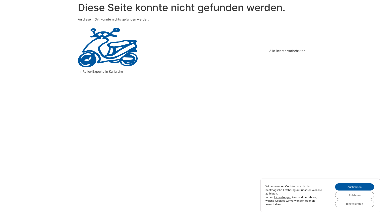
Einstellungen (282, 197)
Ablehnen (355, 195)
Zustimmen (354, 187)
